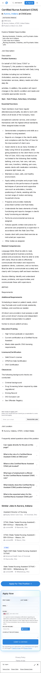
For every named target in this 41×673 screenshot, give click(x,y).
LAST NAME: (24, 600)
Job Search (18, 3)
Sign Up (30, 3)
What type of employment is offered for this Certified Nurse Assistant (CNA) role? (19, 475)
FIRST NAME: (6, 600)
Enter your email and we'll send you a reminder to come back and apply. (20, 413)
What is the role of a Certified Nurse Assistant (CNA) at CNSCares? (17, 455)
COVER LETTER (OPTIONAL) (11, 632)
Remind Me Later (32, 419)
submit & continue (20, 642)
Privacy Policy (27, 648)
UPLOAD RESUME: (16, 628)
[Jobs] (6, 3)
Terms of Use (16, 648)
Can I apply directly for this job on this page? (18, 446)
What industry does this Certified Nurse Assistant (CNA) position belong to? (18, 486)
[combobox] (6, 613)
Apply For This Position (19, 584)
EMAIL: (5, 605)
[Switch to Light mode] (37, 3)
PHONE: (5, 612)
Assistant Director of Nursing (15, 512)
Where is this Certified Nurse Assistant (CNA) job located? (18, 465)
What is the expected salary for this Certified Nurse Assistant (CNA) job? (18, 495)
